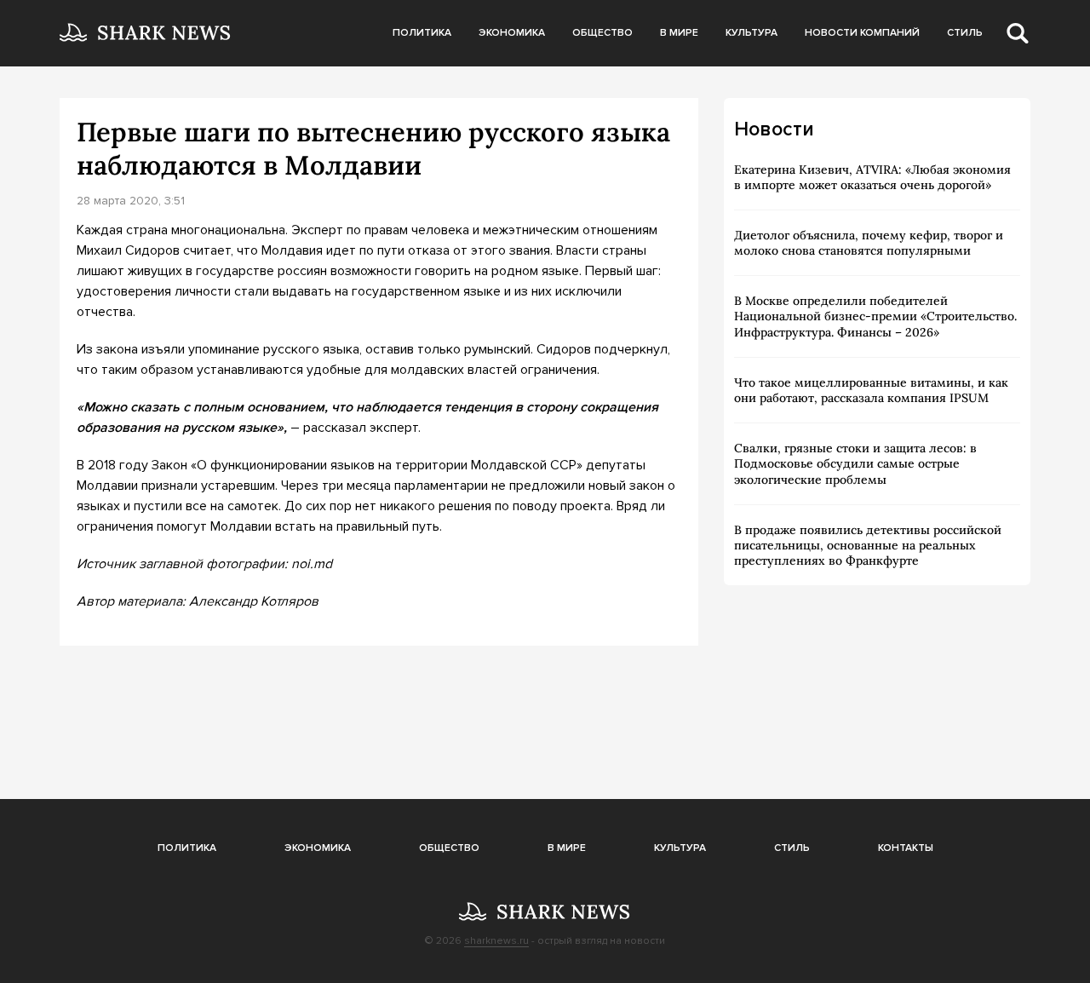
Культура (751, 32)
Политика (422, 32)
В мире (679, 32)
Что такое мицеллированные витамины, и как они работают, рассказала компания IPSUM (871, 390)
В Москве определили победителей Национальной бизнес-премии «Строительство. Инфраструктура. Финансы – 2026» (875, 316)
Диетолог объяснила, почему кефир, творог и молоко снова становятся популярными (868, 242)
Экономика (512, 32)
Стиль (965, 32)
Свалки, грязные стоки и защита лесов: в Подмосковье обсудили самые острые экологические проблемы (855, 463)
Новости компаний (862, 32)
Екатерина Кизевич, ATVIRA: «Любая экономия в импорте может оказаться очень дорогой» (872, 177)
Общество (602, 32)
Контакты (905, 848)
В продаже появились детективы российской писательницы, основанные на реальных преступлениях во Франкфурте (867, 545)
